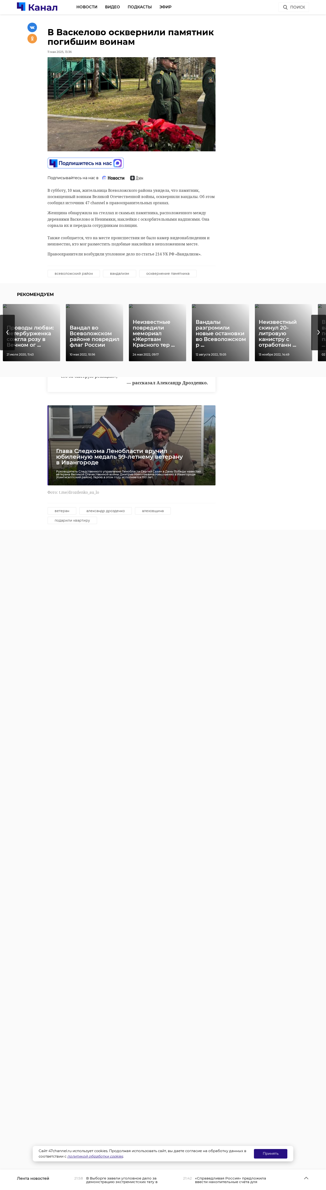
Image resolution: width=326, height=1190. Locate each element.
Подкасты (140, 7)
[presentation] (7, 332)
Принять (271, 1153)
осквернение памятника (167, 273)
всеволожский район (74, 273)
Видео (112, 7)
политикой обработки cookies (95, 1156)
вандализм (119, 273)
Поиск (297, 7)
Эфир (165, 7)
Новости (86, 7)
